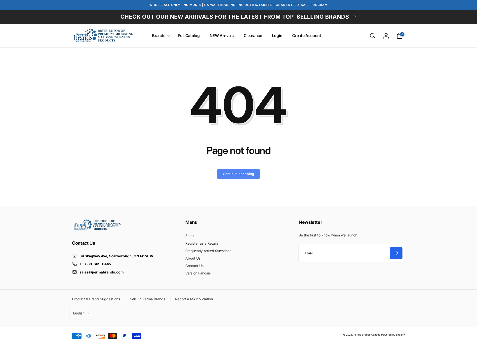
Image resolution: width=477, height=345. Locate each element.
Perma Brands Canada (367, 334)
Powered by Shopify (393, 334)
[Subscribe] (396, 253)
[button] (160, 35)
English (78, 313)
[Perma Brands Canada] (97, 229)
